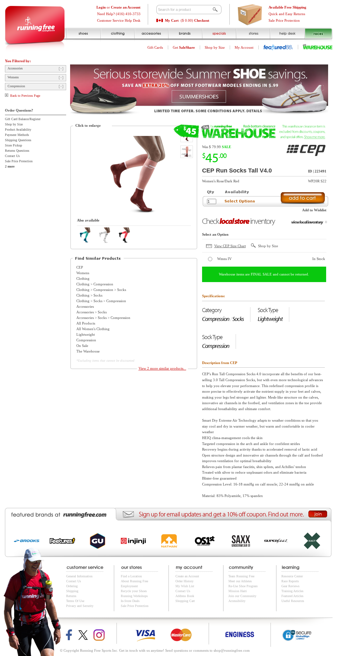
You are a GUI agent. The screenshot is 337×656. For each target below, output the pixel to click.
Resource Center (292, 576)
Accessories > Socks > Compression (103, 318)
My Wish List (184, 586)
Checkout (201, 20)
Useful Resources (292, 601)
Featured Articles (292, 596)
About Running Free (134, 581)
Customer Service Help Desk (119, 20)
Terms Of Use (75, 601)
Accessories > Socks (91, 312)
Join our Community (242, 596)
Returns (71, 596)
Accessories (15, 68)
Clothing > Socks (89, 295)
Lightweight (85, 334)
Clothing (83, 278)
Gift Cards (155, 47)
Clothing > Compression (94, 284)
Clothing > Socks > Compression (101, 301)
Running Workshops (134, 596)
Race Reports (290, 581)
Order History (184, 581)
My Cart (172, 20)
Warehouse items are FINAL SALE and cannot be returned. (264, 274)
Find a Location (131, 576)
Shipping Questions (18, 140)
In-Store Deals (130, 601)
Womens (13, 77)
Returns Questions (17, 150)
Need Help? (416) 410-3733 (119, 14)
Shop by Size (215, 47)
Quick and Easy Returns (287, 14)
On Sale (82, 346)
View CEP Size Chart (230, 246)
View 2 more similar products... (162, 368)
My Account (244, 47)
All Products (85, 323)
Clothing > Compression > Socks (101, 290)
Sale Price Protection (284, 20)
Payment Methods (17, 135)
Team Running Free (241, 576)
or (118, 7)
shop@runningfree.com (232, 650)
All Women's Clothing (93, 329)
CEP (79, 267)
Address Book (184, 596)
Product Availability (18, 129)
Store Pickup (13, 145)
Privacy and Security (79, 606)
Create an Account (187, 576)
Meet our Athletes (240, 581)
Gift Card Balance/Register (22, 119)
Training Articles (292, 591)
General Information (79, 576)
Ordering (72, 586)
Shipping (72, 591)
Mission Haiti (237, 591)
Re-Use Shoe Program (243, 586)
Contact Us (12, 156)
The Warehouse (88, 351)
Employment (129, 586)
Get (184, 47)
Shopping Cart (185, 601)
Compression (16, 86)
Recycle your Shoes (134, 591)
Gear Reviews (290, 586)
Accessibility (237, 601)
